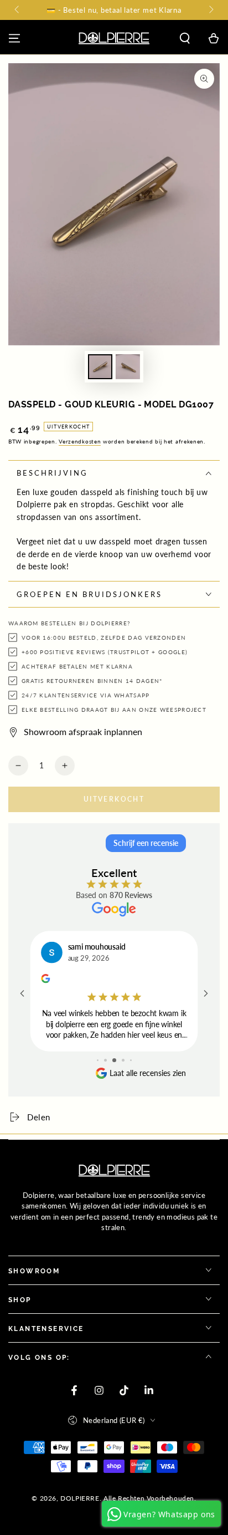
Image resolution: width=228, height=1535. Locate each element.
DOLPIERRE (79, 1498)
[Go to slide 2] (105, 1060)
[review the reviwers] (45, 980)
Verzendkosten (80, 441)
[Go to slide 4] (123, 1060)
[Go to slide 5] (131, 1060)
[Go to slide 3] (114, 1060)
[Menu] (14, 38)
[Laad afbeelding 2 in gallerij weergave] (128, 366)
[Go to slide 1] (98, 1060)
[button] (184, 38)
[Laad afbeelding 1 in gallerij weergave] (100, 366)
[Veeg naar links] (17, 10)
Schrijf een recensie (145, 843)
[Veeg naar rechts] (210, 10)
